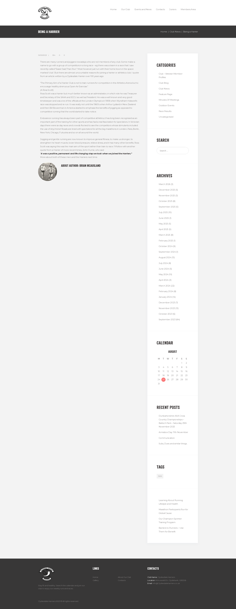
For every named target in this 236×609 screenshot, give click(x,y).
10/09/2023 (42, 55)
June (164, 218)
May (163, 223)
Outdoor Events (166, 105)
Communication (167, 438)
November (167, 195)
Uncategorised (166, 116)
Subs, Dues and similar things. (173, 443)
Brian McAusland (90, 165)
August (165, 257)
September (167, 206)
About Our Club (124, 577)
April (164, 229)
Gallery (95, 580)
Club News (175, 31)
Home (163, 31)
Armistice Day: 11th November (173, 432)
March (164, 184)
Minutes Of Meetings (169, 100)
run (160, 476)
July (163, 212)
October (165, 201)
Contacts (122, 580)
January (165, 297)
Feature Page (165, 94)
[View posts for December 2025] (159, 351)
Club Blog (164, 83)
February (166, 240)
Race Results (165, 111)
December (167, 189)
